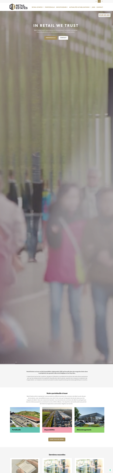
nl (102, 1)
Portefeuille (50, 7)
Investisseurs (61, 7)
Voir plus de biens (57, 439)
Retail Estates (37, 7)
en (96, 1)
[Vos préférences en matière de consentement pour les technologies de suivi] (110, 470)
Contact (100, 7)
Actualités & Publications (79, 7)
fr (99, 1)
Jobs (93, 7)
